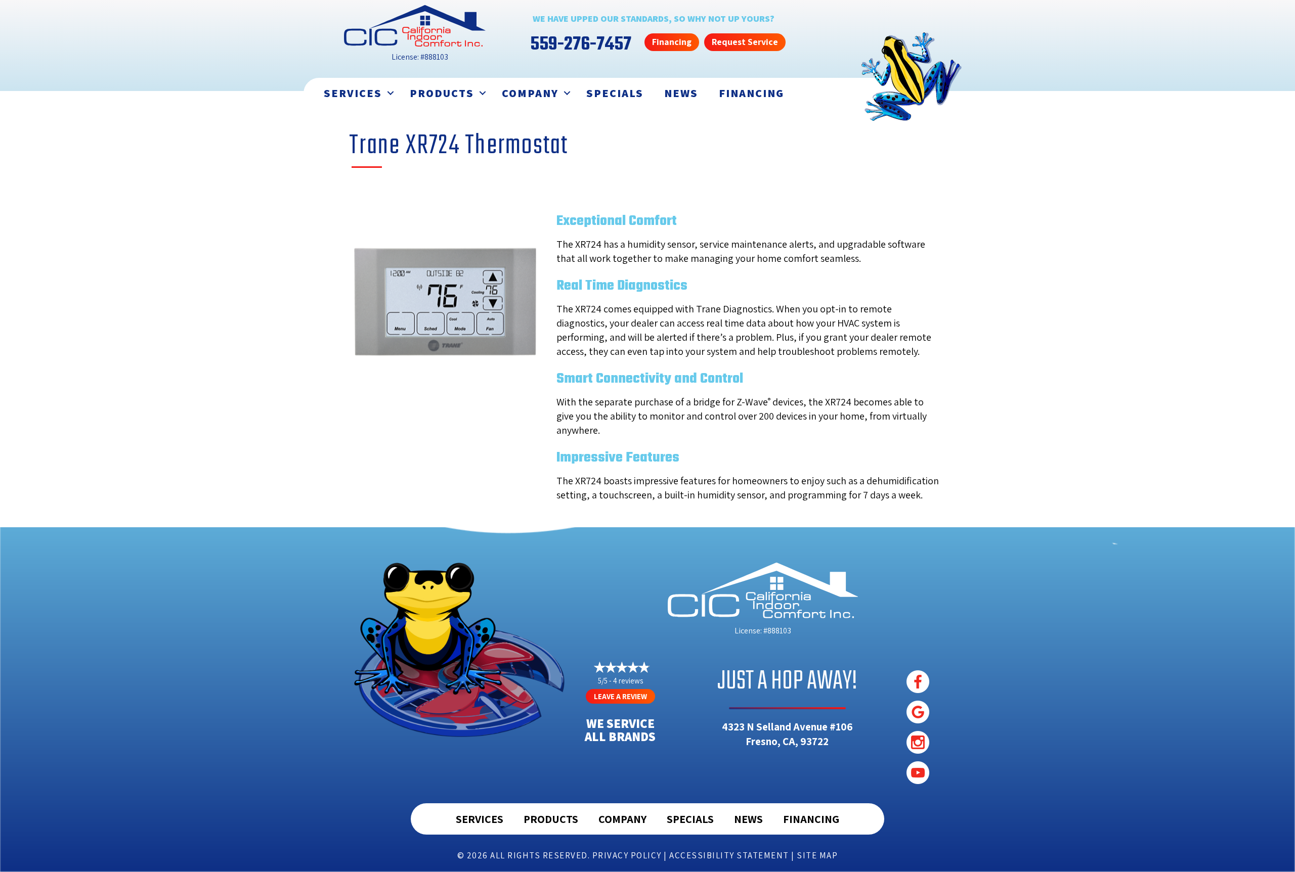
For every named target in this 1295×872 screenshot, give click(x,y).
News (681, 93)
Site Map (817, 855)
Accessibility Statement (729, 855)
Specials (614, 93)
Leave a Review (620, 696)
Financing (751, 93)
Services (353, 93)
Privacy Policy (627, 855)
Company (530, 93)
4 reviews (628, 680)
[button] (390, 93)
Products (442, 93)
